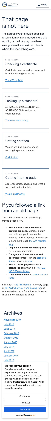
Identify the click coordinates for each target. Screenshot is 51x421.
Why (11, 244)
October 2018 (11, 337)
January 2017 (11, 355)
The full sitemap (22, 284)
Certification (11, 157)
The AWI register (14, 80)
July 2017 (9, 346)
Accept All (25, 409)
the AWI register (37, 241)
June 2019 (9, 328)
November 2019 (12, 320)
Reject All (25, 402)
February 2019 (11, 333)
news (30, 261)
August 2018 (10, 342)
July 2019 (9, 324)
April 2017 (9, 351)
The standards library (16, 120)
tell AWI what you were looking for (23, 288)
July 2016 (9, 360)
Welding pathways (15, 194)
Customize (24, 396)
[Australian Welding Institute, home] (12, 4)
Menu (44, 4)
